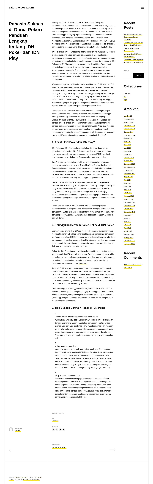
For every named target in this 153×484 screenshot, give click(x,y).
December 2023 (129, 164)
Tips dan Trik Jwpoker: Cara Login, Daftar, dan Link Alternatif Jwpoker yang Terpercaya (28, 451)
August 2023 (128, 177)
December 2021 (129, 241)
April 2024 (127, 151)
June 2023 (127, 183)
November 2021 (129, 244)
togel (125, 100)
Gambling (55, 421)
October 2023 (128, 170)
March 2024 (128, 154)
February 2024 (129, 158)
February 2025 (129, 119)
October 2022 (128, 209)
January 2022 (128, 238)
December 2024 (129, 126)
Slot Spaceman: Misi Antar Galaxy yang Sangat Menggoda (133, 37)
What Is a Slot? (59, 447)
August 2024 (128, 138)
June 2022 (127, 222)
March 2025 (128, 116)
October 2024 (128, 132)
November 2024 (129, 129)
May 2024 (127, 148)
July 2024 (127, 142)
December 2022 (129, 202)
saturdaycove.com (20, 477)
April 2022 (127, 228)
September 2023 (129, 174)
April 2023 (127, 190)
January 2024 (128, 161)
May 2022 (127, 225)
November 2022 (129, 206)
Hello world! (128, 268)
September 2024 (129, 135)
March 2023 (128, 193)
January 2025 (128, 122)
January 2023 (128, 199)
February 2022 (129, 234)
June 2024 (127, 145)
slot (125, 96)
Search (126, 70)
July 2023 (127, 180)
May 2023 (127, 186)
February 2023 (129, 196)
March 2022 (128, 231)
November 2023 (129, 167)
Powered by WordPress (31, 480)
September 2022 (129, 212)
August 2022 (128, 215)
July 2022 (127, 218)
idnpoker (83, 263)
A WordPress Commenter (132, 265)
